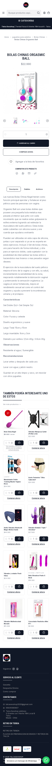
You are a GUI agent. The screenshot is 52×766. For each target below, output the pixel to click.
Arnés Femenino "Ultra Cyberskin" (36, 479)
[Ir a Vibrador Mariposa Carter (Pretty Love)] (38, 419)
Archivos (39, 189)
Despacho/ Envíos (10, 688)
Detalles (27, 189)
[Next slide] (47, 121)
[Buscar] (38, 13)
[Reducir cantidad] (5, 134)
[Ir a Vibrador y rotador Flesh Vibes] (14, 561)
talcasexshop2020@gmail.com (19, 704)
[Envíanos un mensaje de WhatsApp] (46, 760)
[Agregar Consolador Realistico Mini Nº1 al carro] (43, 632)
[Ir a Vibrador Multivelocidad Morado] (14, 609)
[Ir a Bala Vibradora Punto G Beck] (38, 561)
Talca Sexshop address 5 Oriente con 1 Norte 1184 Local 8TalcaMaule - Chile (20, 714)
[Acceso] (44, 13)
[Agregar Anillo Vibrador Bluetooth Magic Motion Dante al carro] (19, 538)
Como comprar (9, 691)
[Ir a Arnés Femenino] (38, 465)
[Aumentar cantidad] (47, 134)
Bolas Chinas (39, 37)
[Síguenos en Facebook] (17, 669)
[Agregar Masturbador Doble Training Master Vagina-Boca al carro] (19, 492)
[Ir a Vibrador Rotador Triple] (38, 515)
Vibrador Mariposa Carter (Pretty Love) (37, 433)
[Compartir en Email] (29, 173)
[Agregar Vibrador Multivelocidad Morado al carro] (19, 632)
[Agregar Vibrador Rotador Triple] (43, 538)
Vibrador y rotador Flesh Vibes (12, 574)
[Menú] (3, 13)
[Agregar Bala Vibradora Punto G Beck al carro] (43, 586)
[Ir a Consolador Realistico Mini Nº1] (38, 609)
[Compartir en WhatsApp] (23, 173)
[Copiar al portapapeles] (35, 173)
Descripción (13, 189)
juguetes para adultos (21, 37)
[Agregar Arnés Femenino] (43, 492)
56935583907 (12, 708)
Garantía (6, 685)
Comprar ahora (38, 448)
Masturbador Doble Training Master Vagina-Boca (12, 482)
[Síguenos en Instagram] (13, 669)
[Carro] (48, 13)
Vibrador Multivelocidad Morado (12, 622)
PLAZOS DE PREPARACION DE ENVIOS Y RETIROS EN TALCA (25, 735)
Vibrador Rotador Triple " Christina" (37, 529)
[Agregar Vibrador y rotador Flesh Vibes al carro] (19, 586)
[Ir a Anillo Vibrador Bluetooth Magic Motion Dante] (14, 515)
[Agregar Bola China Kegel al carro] (19, 442)
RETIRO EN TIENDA (11, 731)
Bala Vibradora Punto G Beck (36, 576)
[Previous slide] (5, 121)
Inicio (6, 37)
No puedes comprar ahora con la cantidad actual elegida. (14, 448)
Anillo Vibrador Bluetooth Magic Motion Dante (13, 529)
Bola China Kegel (10, 432)
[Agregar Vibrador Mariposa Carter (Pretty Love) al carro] (43, 442)
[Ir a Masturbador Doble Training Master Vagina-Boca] (14, 465)
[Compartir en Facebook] (17, 173)
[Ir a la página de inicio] (26, 5)
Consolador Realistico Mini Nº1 (38, 622)
